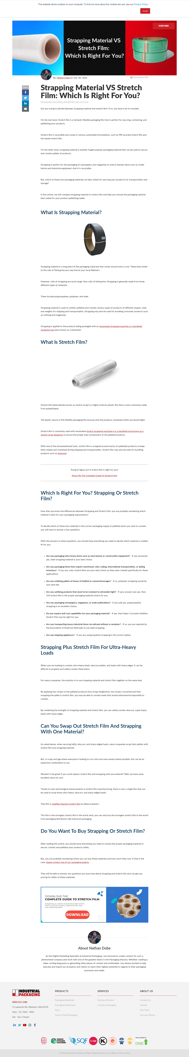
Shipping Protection (76, 102)
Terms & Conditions (109, 1053)
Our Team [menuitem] (144, 1010)
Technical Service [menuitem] (105, 1000)
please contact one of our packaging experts (67, 862)
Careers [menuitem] (143, 1005)
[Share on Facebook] (25, 92)
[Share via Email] (25, 109)
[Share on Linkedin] (25, 103)
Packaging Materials (52, 102)
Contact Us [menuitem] (145, 1000)
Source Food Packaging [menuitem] (66, 1015)
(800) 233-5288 (19, 1002)
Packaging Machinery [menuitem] (65, 1005)
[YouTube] (25, 1025)
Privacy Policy (141, 4)
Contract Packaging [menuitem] (106, 1005)
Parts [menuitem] (57, 1010)
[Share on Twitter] (25, 98)
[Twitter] (19, 1025)
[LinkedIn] (14, 1025)
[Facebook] (35, 1025)
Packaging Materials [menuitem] (64, 1000)
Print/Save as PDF (140, 78)
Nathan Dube (63, 78)
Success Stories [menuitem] (147, 1015)
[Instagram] (30, 1025)
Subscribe (164, 26)
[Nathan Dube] (46, 74)
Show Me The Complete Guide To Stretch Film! (94, 476)
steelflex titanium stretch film (66, 804)
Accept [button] (145, 11)
